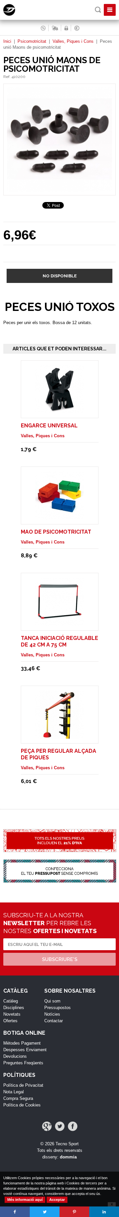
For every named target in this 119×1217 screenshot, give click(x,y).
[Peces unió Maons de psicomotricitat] (59, 192)
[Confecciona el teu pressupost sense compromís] (59, 874)
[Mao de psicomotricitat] (59, 516)
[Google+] (47, 1126)
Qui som (52, 1001)
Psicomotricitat (32, 41)
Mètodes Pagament (22, 1043)
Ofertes (10, 1020)
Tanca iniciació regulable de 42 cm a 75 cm (59, 641)
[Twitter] (59, 1126)
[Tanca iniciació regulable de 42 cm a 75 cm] (59, 622)
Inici (7, 41)
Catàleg (10, 1001)
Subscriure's (59, 959)
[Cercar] (98, 10)
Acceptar (57, 1200)
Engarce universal (49, 425)
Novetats (11, 1014)
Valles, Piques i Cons (73, 41)
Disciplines (13, 1007)
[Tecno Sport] (15, 14)
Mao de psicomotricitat (56, 532)
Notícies (52, 1014)
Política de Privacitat (23, 1085)
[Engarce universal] (59, 410)
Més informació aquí (25, 1200)
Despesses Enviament (25, 1049)
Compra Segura (18, 1098)
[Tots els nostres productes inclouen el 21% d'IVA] (59, 844)
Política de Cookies (22, 1105)
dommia (68, 1156)
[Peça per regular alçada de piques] (59, 735)
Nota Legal (13, 1091)
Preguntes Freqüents (23, 1062)
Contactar (53, 1020)
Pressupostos (57, 1007)
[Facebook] (72, 1126)
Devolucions (15, 1056)
